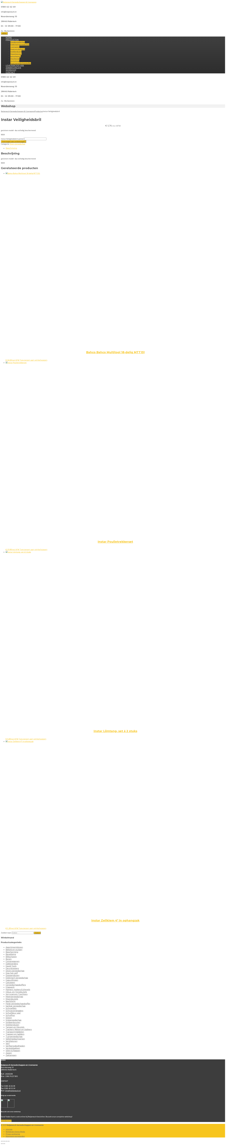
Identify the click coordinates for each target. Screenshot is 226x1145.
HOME (9, 38)
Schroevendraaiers (14, 1011)
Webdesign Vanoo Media (15, 1131)
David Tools (11, 966)
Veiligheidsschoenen (15, 1039)
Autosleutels (15, 56)
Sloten (9, 1018)
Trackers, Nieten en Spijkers (19, 1029)
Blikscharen (11, 957)
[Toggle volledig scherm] (4, 1141)
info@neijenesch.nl (13, 1090)
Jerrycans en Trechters (16, 994)
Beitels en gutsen (14, 950)
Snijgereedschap (13, 1020)
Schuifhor (10, 1015)
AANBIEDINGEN (13, 68)
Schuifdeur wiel (13, 1013)
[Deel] (6, 1141)
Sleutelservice (16, 54)
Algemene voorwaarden (15, 1136)
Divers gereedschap (17, 144)
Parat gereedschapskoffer (20, 63)
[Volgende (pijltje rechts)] (4, 1143)
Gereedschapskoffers (16, 985)
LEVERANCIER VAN (15, 65)
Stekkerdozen (16, 51)
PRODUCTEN (12, 40)
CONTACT (10, 72)
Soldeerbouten (13, 1022)
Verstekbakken (13, 1048)
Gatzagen (10, 982)
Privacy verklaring (13, 1134)
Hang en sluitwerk (17, 49)
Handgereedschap (17, 42)
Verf (8, 1043)
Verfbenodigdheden (15, 1046)
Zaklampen (11, 1055)
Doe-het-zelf (12, 973)
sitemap (9, 1129)
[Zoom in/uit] (2, 1141)
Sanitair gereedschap (16, 1006)
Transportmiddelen (15, 1032)
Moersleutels (12, 999)
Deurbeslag (15, 58)
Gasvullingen (12, 980)
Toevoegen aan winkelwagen (13, 141)
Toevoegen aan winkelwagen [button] (33, 360)
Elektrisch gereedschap (19, 44)
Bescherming (12, 952)
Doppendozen (12, 975)
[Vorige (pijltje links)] (2, 1143)
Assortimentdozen (14, 947)
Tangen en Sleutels (15, 1027)
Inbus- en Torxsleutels (16, 992)
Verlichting (14, 61)
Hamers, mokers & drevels (18, 989)
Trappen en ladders (15, 1034)
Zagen (9, 1053)
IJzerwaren (14, 47)
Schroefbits (11, 1008)
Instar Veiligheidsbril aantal (12, 139)
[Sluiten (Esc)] (9, 1141)
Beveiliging (11, 954)
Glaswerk (10, 987)
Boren (9, 959)
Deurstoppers (12, 968)
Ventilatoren (11, 1041)
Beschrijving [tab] (11, 148)
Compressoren (12, 961)
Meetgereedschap (14, 997)
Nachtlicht (11, 1001)
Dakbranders (12, 964)
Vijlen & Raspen (13, 1051)
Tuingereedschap (14, 1036)
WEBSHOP (11, 70)
